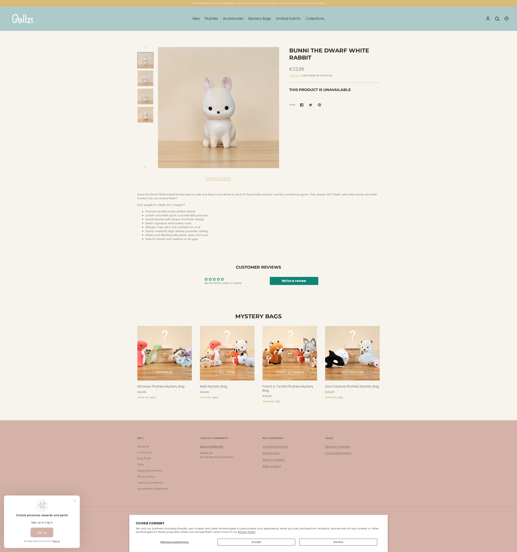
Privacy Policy (246, 532)
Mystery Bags (259, 18)
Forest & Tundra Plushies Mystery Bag (288, 388)
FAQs (140, 464)
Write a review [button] (294, 281)
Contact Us (144, 452)
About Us (143, 446)
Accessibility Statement (152, 489)
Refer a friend (272, 466)
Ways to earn (271, 453)
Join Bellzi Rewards (275, 446)
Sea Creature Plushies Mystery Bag (352, 386)
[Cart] (506, 18)
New (196, 18)
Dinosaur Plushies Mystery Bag (160, 386)
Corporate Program (338, 453)
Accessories (233, 18)
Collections (314, 18)
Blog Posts (144, 458)
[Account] (487, 18)
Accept (256, 542)
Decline (338, 542)
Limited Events (288, 18)
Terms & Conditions (150, 483)
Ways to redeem (274, 460)
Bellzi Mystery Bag (213, 386)
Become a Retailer (337, 446)
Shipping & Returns (149, 470)
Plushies (211, 18)
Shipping (295, 75)
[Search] (497, 18)
